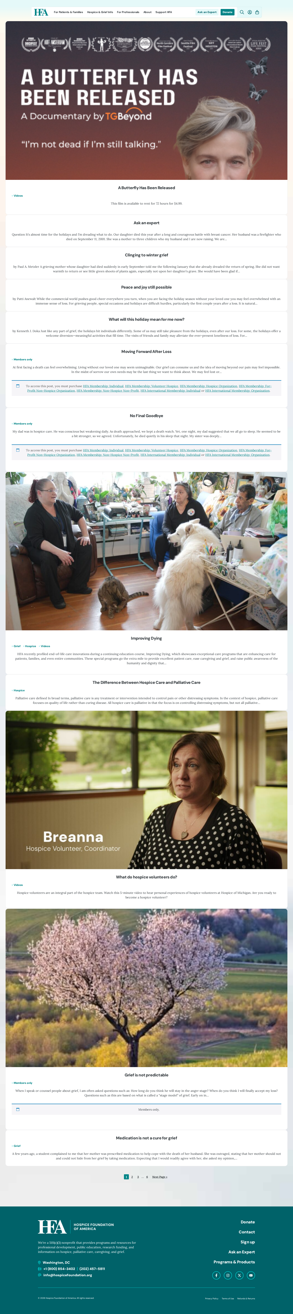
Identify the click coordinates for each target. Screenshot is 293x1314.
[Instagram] (228, 1275)
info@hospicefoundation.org (67, 1275)
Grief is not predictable (147, 1075)
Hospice (30, 646)
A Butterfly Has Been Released (146, 187)
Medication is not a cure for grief (146, 1138)
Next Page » (159, 1177)
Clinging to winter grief (146, 255)
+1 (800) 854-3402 (59, 1268)
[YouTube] (251, 1275)
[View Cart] (257, 12)
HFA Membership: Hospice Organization (208, 386)
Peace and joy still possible (146, 287)
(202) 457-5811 (92, 1268)
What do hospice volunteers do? (146, 877)
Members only (23, 359)
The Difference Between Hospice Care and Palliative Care (146, 682)
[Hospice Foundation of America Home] (41, 12)
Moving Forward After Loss (146, 351)
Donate (227, 12)
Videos (18, 195)
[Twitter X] (239, 1275)
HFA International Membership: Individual (170, 391)
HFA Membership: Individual (103, 386)
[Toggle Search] (242, 12)
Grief (17, 646)
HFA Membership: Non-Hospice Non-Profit (108, 391)
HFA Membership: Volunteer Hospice (151, 386)
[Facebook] (216, 1275)
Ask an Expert (207, 12)
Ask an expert (147, 222)
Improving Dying (146, 638)
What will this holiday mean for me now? (146, 319)
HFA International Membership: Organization (237, 391)
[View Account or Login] (250, 12)
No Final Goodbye (146, 415)
